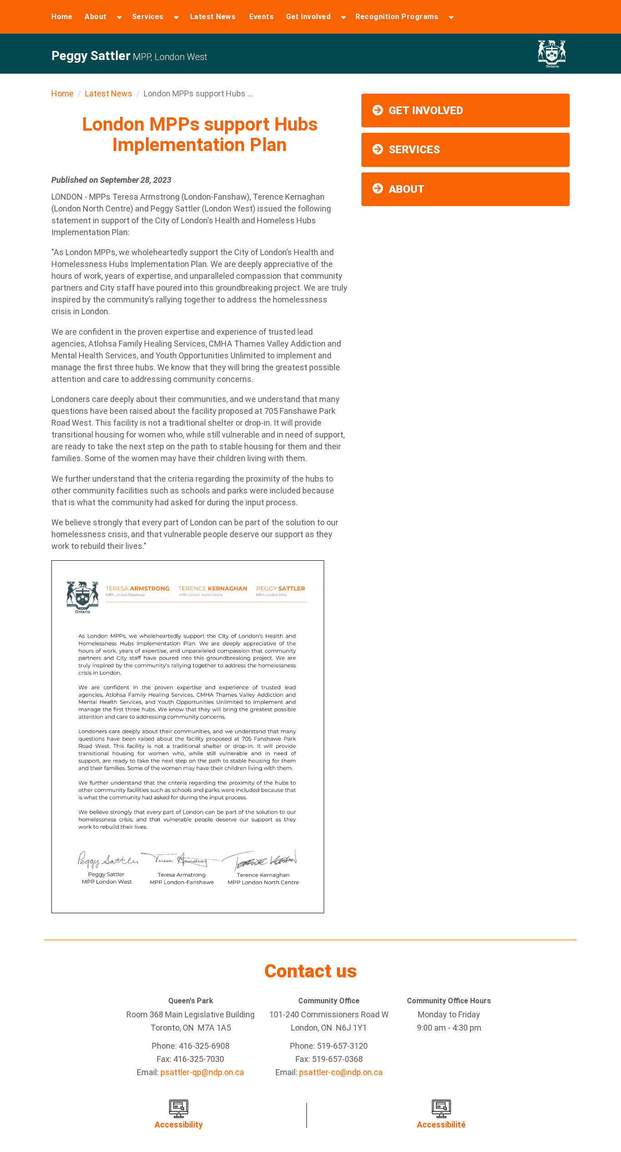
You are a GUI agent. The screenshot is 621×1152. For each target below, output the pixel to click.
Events (261, 16)
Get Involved (308, 16)
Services (148, 16)
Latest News (213, 16)
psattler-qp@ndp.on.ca (202, 1072)
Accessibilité (441, 1124)
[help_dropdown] (176, 17)
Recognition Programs (397, 16)
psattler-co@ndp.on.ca (341, 1072)
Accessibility (179, 1124)
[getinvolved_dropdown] (343, 17)
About (96, 16)
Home (61, 16)
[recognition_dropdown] (451, 17)
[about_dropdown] (119, 17)
